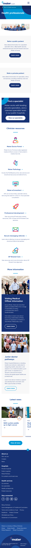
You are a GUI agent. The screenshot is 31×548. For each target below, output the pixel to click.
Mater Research (6, 530)
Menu (28, 2)
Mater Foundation (18, 530)
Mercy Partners (6, 505)
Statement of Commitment (9, 517)
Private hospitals (6, 468)
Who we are (5, 456)
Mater (3, 528)
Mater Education (22, 528)
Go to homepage (8, 2)
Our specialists (6, 486)
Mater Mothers (6, 473)
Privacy (22, 510)
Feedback (4, 512)
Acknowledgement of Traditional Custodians (14, 507)
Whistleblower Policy (7, 515)
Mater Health (11, 528)
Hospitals (5, 466)
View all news (15, 443)
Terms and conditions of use (10, 510)
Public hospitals (6, 471)
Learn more (15, 55)
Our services (5, 483)
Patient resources (7, 491)
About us (5, 454)
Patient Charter (13, 512)
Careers (4, 459)
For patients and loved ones (10, 476)
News (3, 461)
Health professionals (7, 488)
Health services (7, 481)
